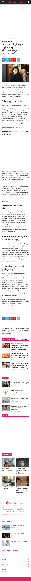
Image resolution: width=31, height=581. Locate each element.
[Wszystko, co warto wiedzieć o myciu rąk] (6, 400)
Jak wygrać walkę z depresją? (19, 541)
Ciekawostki (12, 39)
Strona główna (5, 39)
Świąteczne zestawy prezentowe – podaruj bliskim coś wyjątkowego (20, 407)
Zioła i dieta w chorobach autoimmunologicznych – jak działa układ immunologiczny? (8, 331)
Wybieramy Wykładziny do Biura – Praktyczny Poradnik (8, 470)
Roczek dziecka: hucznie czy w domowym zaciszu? (22, 330)
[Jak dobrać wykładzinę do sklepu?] (8, 481)
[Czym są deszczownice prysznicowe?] (6, 535)
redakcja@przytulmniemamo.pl (19, 515)
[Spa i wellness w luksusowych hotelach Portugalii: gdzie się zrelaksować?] (22, 481)
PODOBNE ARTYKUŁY (8, 339)
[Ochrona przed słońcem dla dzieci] (6, 527)
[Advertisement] (15, 20)
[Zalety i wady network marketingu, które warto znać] (6, 392)
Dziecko (9, 41)
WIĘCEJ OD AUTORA (21, 339)
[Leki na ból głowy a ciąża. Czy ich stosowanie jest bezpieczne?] (6, 384)
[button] (28, 2)
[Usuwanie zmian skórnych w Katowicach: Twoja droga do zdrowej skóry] (22, 462)
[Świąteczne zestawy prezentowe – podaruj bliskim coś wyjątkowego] (6, 408)
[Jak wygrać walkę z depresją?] (6, 543)
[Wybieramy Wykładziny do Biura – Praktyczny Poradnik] (8, 462)
